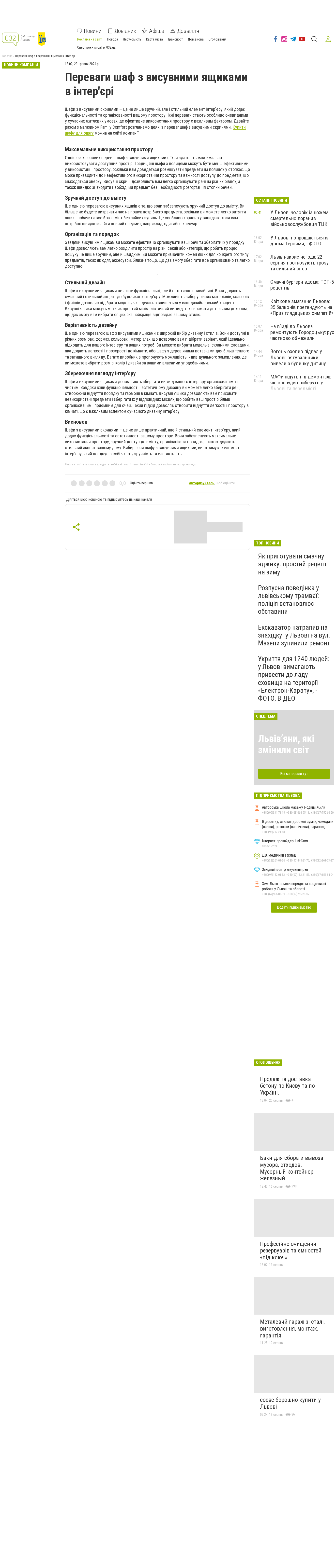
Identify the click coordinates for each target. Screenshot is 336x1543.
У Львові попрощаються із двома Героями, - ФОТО (299, 241)
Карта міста (154, 39)
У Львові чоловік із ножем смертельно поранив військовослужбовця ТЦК (299, 218)
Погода (112, 39)
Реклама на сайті (89, 39)
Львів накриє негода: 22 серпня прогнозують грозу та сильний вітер (299, 263)
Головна (7, 56)
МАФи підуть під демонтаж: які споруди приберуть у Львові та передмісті (300, 382)
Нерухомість (132, 39)
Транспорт (175, 39)
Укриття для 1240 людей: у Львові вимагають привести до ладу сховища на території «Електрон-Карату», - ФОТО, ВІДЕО (294, 678)
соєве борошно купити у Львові (290, 1403)
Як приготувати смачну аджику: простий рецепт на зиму (292, 564)
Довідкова (196, 39)
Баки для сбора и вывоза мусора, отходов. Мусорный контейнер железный (291, 1168)
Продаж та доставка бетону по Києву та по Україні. (287, 1086)
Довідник (125, 30)
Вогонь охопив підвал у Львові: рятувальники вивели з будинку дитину (298, 357)
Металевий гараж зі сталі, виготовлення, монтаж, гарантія (292, 1328)
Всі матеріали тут (294, 773)
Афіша (156, 30)
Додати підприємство (294, 907)
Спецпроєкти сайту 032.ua (96, 47)
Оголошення (218, 39)
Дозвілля (188, 30)
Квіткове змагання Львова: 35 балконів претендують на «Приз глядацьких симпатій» (302, 307)
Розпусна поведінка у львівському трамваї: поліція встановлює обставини (288, 600)
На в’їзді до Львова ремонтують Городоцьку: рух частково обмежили (302, 332)
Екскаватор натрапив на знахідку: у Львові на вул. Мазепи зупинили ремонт (294, 635)
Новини (93, 30)
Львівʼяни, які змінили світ (286, 744)
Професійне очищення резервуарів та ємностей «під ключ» (290, 1250)
